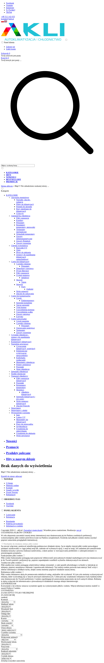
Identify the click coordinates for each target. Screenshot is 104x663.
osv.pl (78, 530)
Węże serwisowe (23, 436)
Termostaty (20, 330)
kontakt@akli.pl (7, 19)
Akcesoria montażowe (20, 197)
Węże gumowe (22, 291)
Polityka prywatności (14, 524)
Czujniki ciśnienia (23, 264)
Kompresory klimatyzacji (21, 342)
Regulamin (10, 521)
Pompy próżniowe (23, 365)
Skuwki (19, 280)
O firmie (9, 483)
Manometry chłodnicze (25, 362)
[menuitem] (54, 172)
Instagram (10, 8)
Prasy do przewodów (24, 424)
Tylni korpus (21, 307)
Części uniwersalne (19, 319)
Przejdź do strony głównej (11, 476)
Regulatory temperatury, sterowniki (25, 226)
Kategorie (5, 191)
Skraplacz (20, 390)
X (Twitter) (10, 10)
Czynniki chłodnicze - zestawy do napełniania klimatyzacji (20, 337)
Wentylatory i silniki (19, 410)
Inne (18, 415)
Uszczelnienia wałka (24, 312)
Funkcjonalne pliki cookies (12, 555)
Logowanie (10, 515)
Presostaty (20, 223)
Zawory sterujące (23, 314)
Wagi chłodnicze (23, 369)
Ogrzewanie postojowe (25, 328)
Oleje (18, 250)
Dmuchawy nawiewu (24, 268)
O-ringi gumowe (23, 275)
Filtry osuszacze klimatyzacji (22, 379)
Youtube (9, 5)
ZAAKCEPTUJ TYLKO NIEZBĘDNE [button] (17, 593)
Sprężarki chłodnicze (19, 371)
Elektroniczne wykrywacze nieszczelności (22, 353)
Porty (23, 287)
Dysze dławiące (22, 271)
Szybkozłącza (21, 426)
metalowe (25, 278)
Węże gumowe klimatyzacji (22, 402)
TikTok (9, 12)
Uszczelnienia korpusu (25, 310)
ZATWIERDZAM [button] (8, 583)
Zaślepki (29, 289)
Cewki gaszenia (22, 321)
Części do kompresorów (21, 296)
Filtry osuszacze (22, 218)
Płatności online (12, 485)
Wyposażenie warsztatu (20, 413)
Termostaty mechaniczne (21, 230)
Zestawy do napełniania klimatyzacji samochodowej (25, 257)
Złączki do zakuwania (25, 294)
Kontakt (9, 488)
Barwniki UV (21, 248)
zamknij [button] (4, 597)
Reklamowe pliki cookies (11, 572)
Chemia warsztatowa (19, 245)
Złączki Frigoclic (23, 406)
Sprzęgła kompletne (24, 303)
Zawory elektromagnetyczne (24, 237)
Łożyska (19, 316)
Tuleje (23, 282)
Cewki (19, 298)
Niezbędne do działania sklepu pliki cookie (21, 544)
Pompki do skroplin (24, 207)
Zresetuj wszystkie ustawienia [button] (13, 661)
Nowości (11, 441)
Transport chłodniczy (19, 376)
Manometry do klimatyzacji (22, 421)
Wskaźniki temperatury (25, 234)
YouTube (9, 506)
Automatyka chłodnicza (20, 216)
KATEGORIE (12, 195)
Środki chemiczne (18, 374)
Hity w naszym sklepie (20, 459)
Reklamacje (10, 495)
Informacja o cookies (14, 526)
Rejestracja (10, 517)
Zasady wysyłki (12, 490)
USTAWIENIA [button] (7, 590)
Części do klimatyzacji (20, 262)
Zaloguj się (10, 47)
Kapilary (19, 220)
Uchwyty (20, 213)
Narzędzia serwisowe (19, 344)
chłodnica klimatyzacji (26, 393)
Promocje (12, 447)
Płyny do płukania (23, 252)
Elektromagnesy (27, 300)
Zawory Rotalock (23, 241)
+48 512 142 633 (8, 17)
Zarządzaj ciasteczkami (33, 530)
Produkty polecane (18, 453)
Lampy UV (20, 417)
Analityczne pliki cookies (11, 563)
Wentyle (19, 284)
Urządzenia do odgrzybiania (22, 430)
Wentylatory (16, 408)
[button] (2, 22)
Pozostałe (20, 367)
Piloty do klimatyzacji (25, 204)
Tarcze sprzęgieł (22, 305)
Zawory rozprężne (23, 243)
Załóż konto (11, 49)
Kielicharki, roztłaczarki (21, 359)
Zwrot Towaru (12, 492)
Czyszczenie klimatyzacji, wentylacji (25, 347)
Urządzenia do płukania (25, 433)
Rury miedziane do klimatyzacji (23, 210)
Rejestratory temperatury (21, 386)
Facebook (10, 3)
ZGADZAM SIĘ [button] (8, 595)
